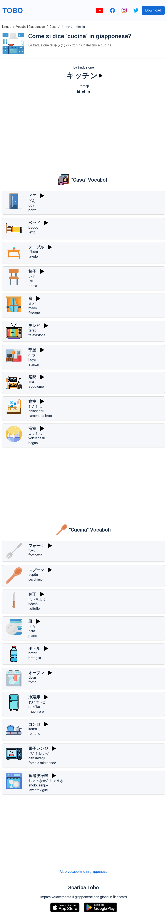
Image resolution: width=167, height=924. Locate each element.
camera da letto (40, 416)
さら (31, 626)
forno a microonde (42, 763)
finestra (34, 313)
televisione (36, 335)
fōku (31, 550)
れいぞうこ (37, 702)
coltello (34, 609)
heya (32, 360)
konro (32, 729)
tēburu (33, 252)
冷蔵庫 (34, 697)
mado (32, 308)
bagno (33, 443)
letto (31, 232)
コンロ (34, 724)
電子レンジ (38, 748)
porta (32, 210)
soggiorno (36, 386)
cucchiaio (35, 579)
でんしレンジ (38, 754)
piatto (32, 636)
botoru (33, 653)
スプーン (36, 570)
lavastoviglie (38, 790)
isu (30, 281)
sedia (32, 286)
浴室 (32, 428)
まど (31, 304)
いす (31, 276)
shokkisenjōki (38, 785)
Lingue (6, 26)
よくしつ (35, 434)
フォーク (36, 545)
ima (31, 382)
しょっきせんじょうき (45, 781)
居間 (32, 377)
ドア (32, 195)
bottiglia (34, 658)
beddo (33, 227)
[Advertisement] (83, 131)
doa (31, 205)
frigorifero (36, 711)
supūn (33, 575)
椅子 (32, 271)
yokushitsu (36, 438)
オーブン (36, 672)
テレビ (34, 325)
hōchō (33, 604)
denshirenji (36, 758)
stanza (33, 364)
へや (31, 355)
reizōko (34, 707)
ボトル (34, 648)
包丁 (32, 594)
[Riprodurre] (101, 76)
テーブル (36, 247)
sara (31, 631)
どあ (31, 201)
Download (153, 10)
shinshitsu (36, 411)
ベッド (34, 222)
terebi (32, 330)
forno (32, 682)
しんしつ (35, 406)
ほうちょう (37, 599)
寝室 (32, 401)
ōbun (32, 677)
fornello (34, 734)
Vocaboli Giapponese (30, 26)
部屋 (32, 350)
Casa (53, 26)
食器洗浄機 (38, 775)
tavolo (33, 256)
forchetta (35, 555)
